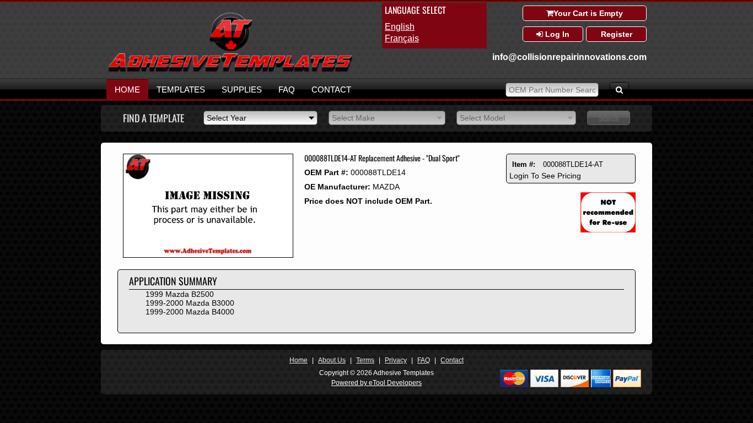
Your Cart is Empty (588, 13)
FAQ (286, 89)
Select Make (353, 117)
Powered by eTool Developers (376, 383)
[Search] (619, 89)
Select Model (482, 117)
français (402, 38)
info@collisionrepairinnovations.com (569, 57)
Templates (181, 89)
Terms (365, 360)
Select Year (226, 117)
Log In (556, 34)
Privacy (396, 360)
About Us (332, 360)
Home (127, 89)
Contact (331, 89)
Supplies (242, 89)
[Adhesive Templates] (230, 70)
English (400, 26)
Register (616, 34)
